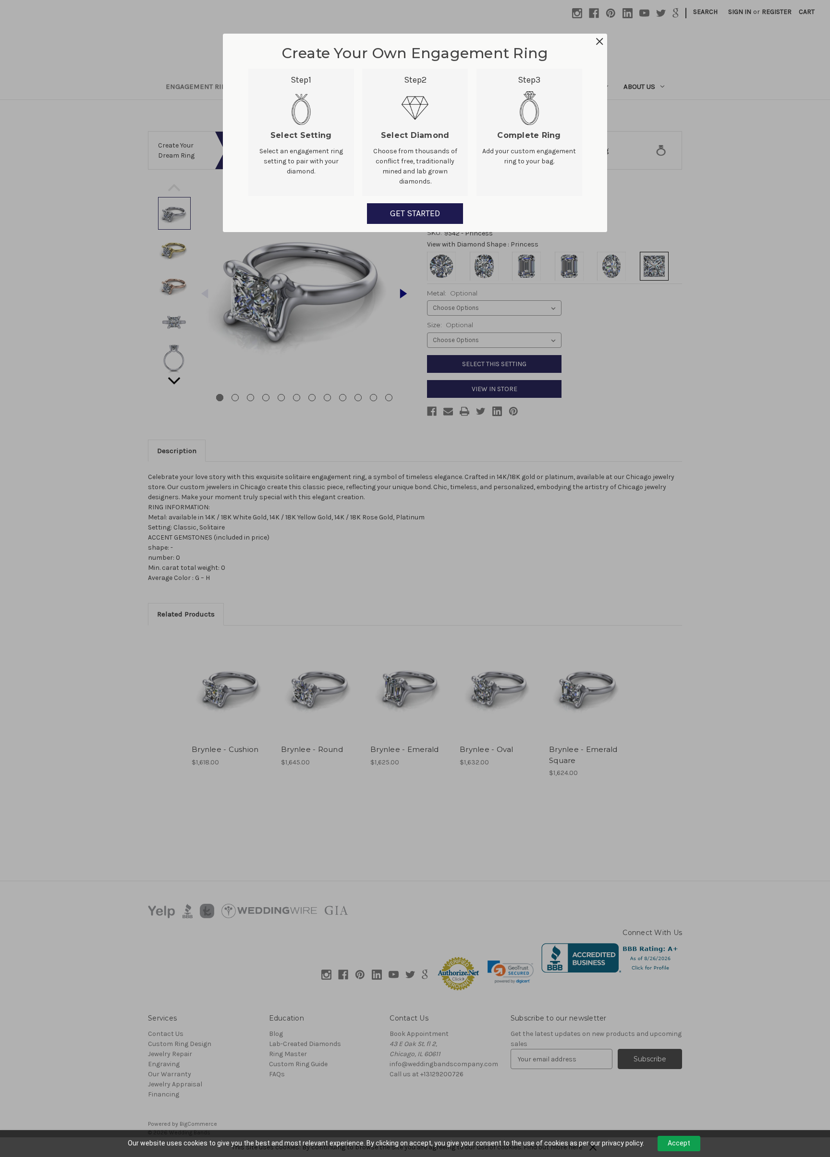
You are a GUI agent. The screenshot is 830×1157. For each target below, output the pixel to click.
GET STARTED (415, 213)
